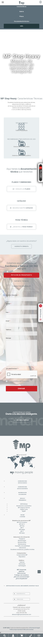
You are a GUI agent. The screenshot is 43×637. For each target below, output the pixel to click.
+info (21, 26)
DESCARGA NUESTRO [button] (23, 208)
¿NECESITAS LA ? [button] (23, 227)
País (7, 312)
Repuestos (22, 556)
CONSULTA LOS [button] (23, 189)
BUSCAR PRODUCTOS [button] (21, 593)
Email (8, 321)
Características (21, 6)
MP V (21, 531)
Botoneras (22, 564)
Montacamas (22, 544)
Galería (21, 11)
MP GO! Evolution (22, 522)
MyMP (24, 511)
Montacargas (22, 540)
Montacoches (22, 542)
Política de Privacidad (21, 381)
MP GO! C (22, 524)
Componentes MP (22, 555)
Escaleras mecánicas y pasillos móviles (22, 549)
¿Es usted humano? (12, 368)
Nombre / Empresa (12, 295)
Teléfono (8, 329)
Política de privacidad (16, 629)
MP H (22, 527)
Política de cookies (28, 629)
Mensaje (8, 338)
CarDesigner (22, 565)
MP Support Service (24, 507)
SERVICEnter (24, 504)
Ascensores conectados (23, 506)
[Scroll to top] (39, 572)
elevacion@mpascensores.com (21, 614)
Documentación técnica (21, 21)
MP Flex (22, 526)
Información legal (34, 628)
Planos (21, 16)
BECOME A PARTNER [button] (23, 420)
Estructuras (22, 547)
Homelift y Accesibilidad (22, 546)
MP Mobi (22, 533)
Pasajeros (22, 539)
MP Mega (22, 529)
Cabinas (22, 562)
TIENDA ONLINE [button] (20, 599)
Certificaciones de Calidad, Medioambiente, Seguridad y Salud (22, 585)
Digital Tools (24, 509)
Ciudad (8, 303)
